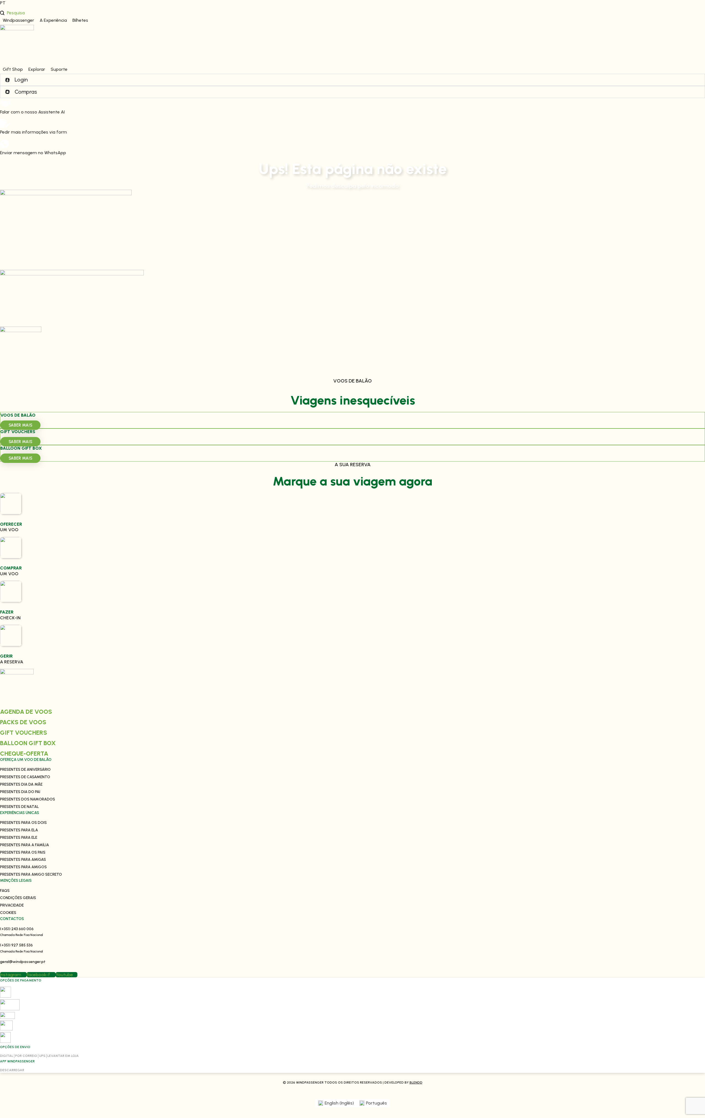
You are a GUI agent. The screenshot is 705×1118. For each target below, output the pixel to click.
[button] (18, 20)
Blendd (416, 1082)
